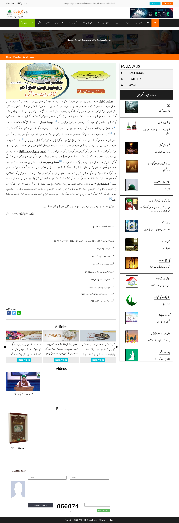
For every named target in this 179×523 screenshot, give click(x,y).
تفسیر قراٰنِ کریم (165, 144)
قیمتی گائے (166, 248)
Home (8, 57)
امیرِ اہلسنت (126, 22)
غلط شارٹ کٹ (164, 110)
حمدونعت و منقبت (164, 122)
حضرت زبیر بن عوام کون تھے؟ (23, 393)
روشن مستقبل (165, 222)
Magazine (17, 57)
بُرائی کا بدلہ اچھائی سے (162, 151)
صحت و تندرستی (59, 22)
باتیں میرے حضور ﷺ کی (160, 333)
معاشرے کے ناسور (163, 278)
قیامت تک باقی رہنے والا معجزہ (159, 340)
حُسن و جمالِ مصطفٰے (87, 22)
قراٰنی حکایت (166, 241)
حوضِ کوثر (167, 188)
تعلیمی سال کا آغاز (163, 321)
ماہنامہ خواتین (155, 3)
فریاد (168, 103)
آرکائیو (48, 22)
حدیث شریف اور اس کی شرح (159, 163)
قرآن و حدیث (138, 22)
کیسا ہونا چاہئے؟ (164, 314)
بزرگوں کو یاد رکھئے (73, 22)
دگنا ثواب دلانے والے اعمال (159, 266)
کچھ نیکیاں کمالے (164, 259)
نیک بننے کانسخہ (164, 351)
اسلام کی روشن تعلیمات (162, 297)
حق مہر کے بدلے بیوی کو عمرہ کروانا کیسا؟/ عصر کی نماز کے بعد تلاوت (154, 209)
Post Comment (103, 510)
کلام (148, 22)
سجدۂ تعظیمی (166, 170)
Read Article (24, 359)
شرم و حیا (166, 303)
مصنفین (40, 22)
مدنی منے (116, 22)
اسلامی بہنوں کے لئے (103, 22)
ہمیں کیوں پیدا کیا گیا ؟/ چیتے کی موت (157, 229)
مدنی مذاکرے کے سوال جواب (159, 200)
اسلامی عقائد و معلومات (162, 181)
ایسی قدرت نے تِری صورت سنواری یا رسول (156, 131)
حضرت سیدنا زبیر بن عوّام (19, 448)
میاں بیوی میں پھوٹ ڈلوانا (160, 285)
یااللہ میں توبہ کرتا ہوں (162, 358)
